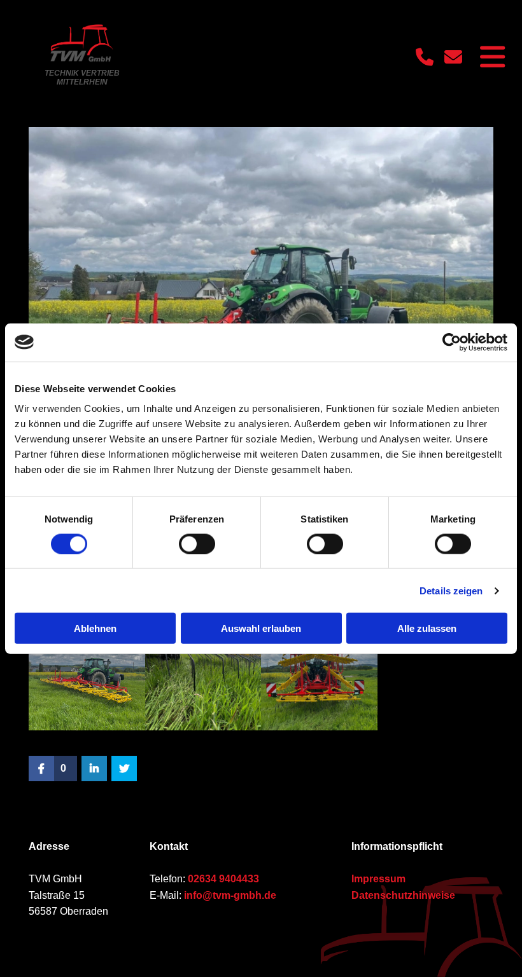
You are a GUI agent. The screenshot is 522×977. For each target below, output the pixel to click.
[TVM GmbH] (82, 43)
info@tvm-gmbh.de (230, 895)
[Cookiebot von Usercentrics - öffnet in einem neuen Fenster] (451, 342)
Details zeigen (451, 590)
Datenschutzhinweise (403, 895)
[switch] (197, 543)
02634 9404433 (223, 878)
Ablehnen (95, 628)
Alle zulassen (426, 628)
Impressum (378, 878)
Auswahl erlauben (261, 628)
